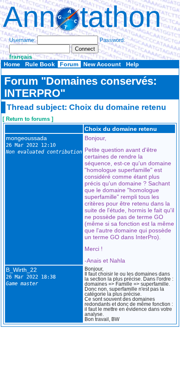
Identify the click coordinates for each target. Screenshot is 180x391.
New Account (102, 64)
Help (132, 64)
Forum (69, 64)
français (20, 56)
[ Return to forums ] (28, 119)
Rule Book (40, 64)
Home (12, 64)
